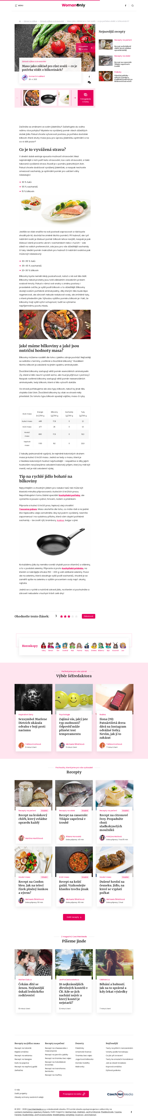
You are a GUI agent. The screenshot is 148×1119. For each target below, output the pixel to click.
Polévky (117, 72)
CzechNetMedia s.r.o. (36, 1109)
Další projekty (21, 1093)
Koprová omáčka (114, 1066)
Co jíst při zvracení (114, 1055)
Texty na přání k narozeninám (119, 1048)
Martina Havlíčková (34, 838)
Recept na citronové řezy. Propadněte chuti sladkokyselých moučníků (114, 822)
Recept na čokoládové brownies (55, 1063)
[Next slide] (73, 98)
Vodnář (65, 650)
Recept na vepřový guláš (26, 1066)
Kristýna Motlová (114, 836)
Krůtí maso (64, 877)
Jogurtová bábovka (84, 1059)
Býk (108, 650)
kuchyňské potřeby (69, 495)
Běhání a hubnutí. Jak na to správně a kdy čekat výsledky (113, 987)
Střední (44, 877)
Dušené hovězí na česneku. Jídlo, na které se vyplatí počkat (112, 887)
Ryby (87, 650)
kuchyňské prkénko (72, 568)
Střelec (94, 650)
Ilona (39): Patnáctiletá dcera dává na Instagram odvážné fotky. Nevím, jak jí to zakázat (113, 728)
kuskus (60, 520)
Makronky (79, 1066)
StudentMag (27, 1114)
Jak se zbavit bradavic (116, 1063)
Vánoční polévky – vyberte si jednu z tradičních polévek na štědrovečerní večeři (123, 78)
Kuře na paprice (22, 1063)
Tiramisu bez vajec (83, 1055)
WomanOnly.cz (20, 21)
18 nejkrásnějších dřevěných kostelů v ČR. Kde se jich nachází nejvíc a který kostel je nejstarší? (73, 993)
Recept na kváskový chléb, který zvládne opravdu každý (122, 48)
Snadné (44, 810)
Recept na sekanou (23, 1055)
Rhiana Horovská (73, 836)
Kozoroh (115, 650)
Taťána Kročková (33, 744)
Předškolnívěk (107, 1112)
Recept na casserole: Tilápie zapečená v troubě (123, 64)
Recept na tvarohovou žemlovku (55, 1070)
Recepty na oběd (122, 56)
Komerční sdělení (37, 76)
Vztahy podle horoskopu (117, 1052)
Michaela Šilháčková (75, 744)
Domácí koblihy (82, 1063)
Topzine (118, 1112)
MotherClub (70, 1112)
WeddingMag (59, 1114)
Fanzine (18, 1114)
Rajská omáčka (21, 1052)
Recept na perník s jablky (56, 1054)
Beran (50, 650)
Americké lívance (83, 1052)
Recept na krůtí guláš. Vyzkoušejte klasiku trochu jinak (74, 885)
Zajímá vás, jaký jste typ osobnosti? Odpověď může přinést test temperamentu (73, 726)
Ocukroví (79, 1114)
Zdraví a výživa (30, 21)
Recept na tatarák (23, 1048)
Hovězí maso (24, 877)
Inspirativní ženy (25, 714)
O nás (17, 1089)
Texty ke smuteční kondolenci (119, 1059)
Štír (58, 650)
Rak (72, 650)
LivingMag (69, 1114)
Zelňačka (19, 1070)
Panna (79, 650)
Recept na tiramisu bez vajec (58, 1058)
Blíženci (101, 650)
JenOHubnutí (90, 1114)
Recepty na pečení (123, 40)
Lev (123, 650)
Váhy (44, 650)
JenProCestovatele (43, 1114)
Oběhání (81, 1112)
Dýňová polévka (113, 1070)
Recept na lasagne (23, 1059)
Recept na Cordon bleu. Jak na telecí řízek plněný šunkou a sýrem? (33, 887)
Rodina (103, 714)
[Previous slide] (19, 98)
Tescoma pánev (28, 509)
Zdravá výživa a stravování (52, 21)
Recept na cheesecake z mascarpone (56, 1049)
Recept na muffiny (53, 1075)
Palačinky (79, 1048)
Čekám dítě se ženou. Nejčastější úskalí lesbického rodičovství (31, 989)
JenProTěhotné (93, 1112)
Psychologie (64, 714)
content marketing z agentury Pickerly (32, 1112)
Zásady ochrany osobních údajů (29, 1097)
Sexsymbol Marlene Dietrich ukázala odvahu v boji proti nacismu (32, 724)
